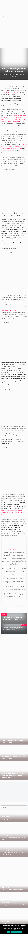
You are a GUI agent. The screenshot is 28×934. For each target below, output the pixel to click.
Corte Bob (10, 606)
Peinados (13, 608)
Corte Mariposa (18, 606)
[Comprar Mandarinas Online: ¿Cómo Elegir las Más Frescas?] (14, 907)
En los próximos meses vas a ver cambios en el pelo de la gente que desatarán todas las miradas (14, 146)
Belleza (14, 76)
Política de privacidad (16, 931)
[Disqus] (14, 656)
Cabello (5, 606)
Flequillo (8, 608)
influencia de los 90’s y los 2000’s (10, 92)
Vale (8, 931)
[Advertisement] (14, 33)
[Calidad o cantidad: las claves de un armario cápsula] (14, 840)
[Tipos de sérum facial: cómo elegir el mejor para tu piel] (14, 743)
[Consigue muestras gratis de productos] (14, 891)
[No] (26, 929)
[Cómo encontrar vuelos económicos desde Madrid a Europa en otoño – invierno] (14, 821)
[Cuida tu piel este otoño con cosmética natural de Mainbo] (14, 759)
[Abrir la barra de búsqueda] (26, 17)
